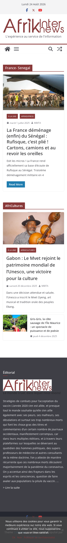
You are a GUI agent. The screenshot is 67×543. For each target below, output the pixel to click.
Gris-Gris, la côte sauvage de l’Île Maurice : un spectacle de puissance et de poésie (45, 325)
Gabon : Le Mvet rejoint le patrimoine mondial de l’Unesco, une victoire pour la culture (33, 268)
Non (19, 537)
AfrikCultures (28, 250)
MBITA (37, 122)
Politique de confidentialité (39, 537)
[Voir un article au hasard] (59, 48)
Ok (13, 537)
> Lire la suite (11, 487)
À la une (12, 116)
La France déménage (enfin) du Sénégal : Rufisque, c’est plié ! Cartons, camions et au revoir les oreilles (31, 141)
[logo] (27, 382)
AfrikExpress (27, 116)
